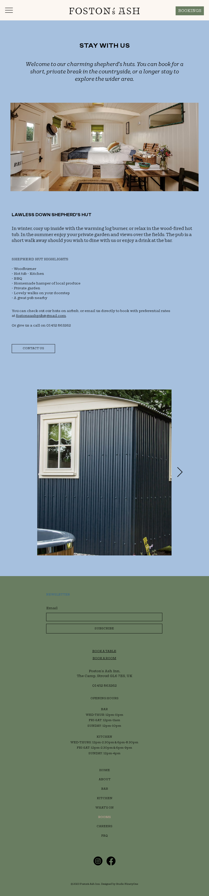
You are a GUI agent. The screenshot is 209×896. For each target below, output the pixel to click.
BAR (104, 789)
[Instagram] (98, 860)
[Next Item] (180, 472)
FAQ (104, 836)
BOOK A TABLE (104, 651)
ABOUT (105, 779)
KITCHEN (104, 798)
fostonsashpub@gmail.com (41, 315)
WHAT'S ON (104, 808)
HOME (104, 770)
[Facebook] (111, 860)
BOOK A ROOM (104, 658)
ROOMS (104, 817)
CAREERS (104, 826)
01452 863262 (104, 685)
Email (52, 608)
